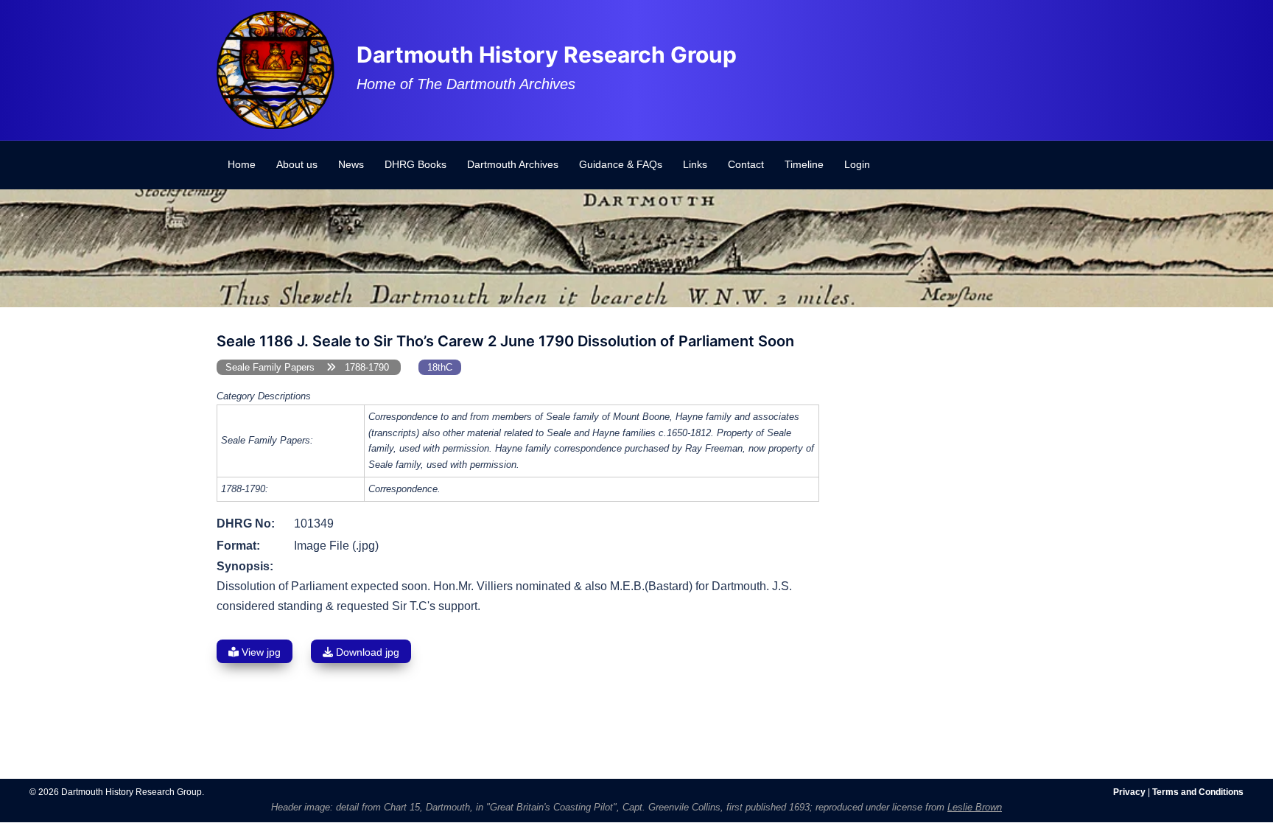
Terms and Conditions (1198, 792)
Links (695, 164)
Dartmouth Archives (512, 164)
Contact (746, 164)
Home (242, 164)
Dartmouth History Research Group (547, 54)
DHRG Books (415, 164)
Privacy (1129, 792)
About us (297, 164)
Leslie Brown (974, 807)
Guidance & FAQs (620, 164)
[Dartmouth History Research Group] (275, 69)
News (351, 164)
